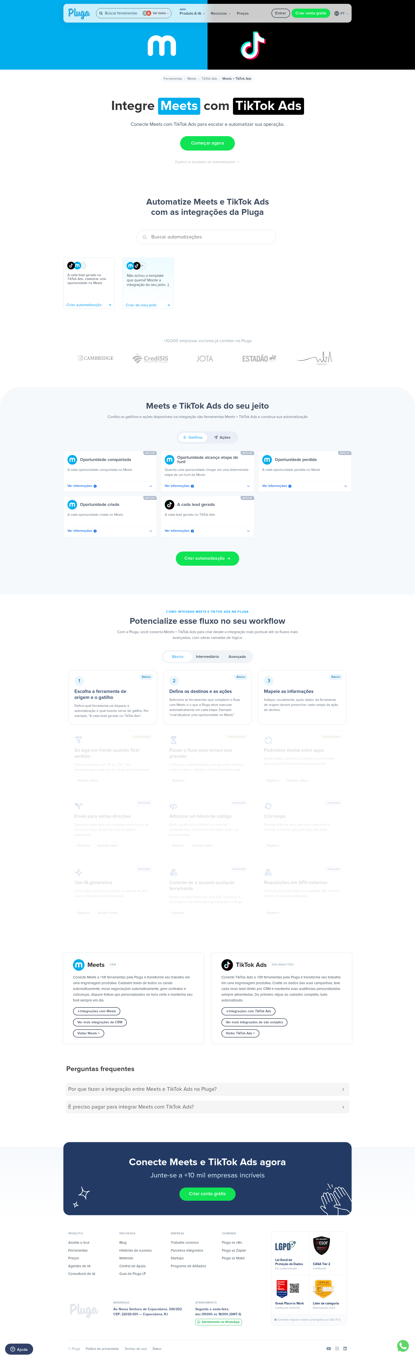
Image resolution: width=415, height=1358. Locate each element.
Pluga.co (79, 14)
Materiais (126, 1258)
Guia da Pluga (130, 1274)
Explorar (178, 780)
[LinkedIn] (345, 1349)
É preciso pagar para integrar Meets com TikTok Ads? (131, 1107)
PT (343, 13)
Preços (243, 13)
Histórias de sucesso (135, 1250)
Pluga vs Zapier (234, 1250)
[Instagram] (337, 1349)
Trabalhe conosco (185, 1242)
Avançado (237, 657)
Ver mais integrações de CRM (99, 1022)
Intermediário (207, 657)
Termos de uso (136, 1349)
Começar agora (207, 143)
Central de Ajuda (132, 1266)
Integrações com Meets (98, 1011)
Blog (123, 1242)
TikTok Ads (209, 78)
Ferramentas (173, 78)
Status (157, 1349)
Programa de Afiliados (188, 1266)
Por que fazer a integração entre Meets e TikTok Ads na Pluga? (142, 1089)
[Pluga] (84, 1311)
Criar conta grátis (310, 13)
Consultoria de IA (81, 1274)
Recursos (219, 13)
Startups (177, 1258)
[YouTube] (329, 1349)
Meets (191, 78)
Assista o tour (79, 1242)
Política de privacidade (102, 1349)
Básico (177, 657)
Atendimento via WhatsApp (221, 1322)
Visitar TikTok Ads (239, 1033)
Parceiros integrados (187, 1250)
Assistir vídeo (87, 780)
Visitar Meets (87, 1033)
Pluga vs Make (233, 1258)
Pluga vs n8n (232, 1242)
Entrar (280, 13)
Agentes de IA (79, 1266)
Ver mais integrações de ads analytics (254, 1022)
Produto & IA (191, 12)
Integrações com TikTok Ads (250, 1011)
